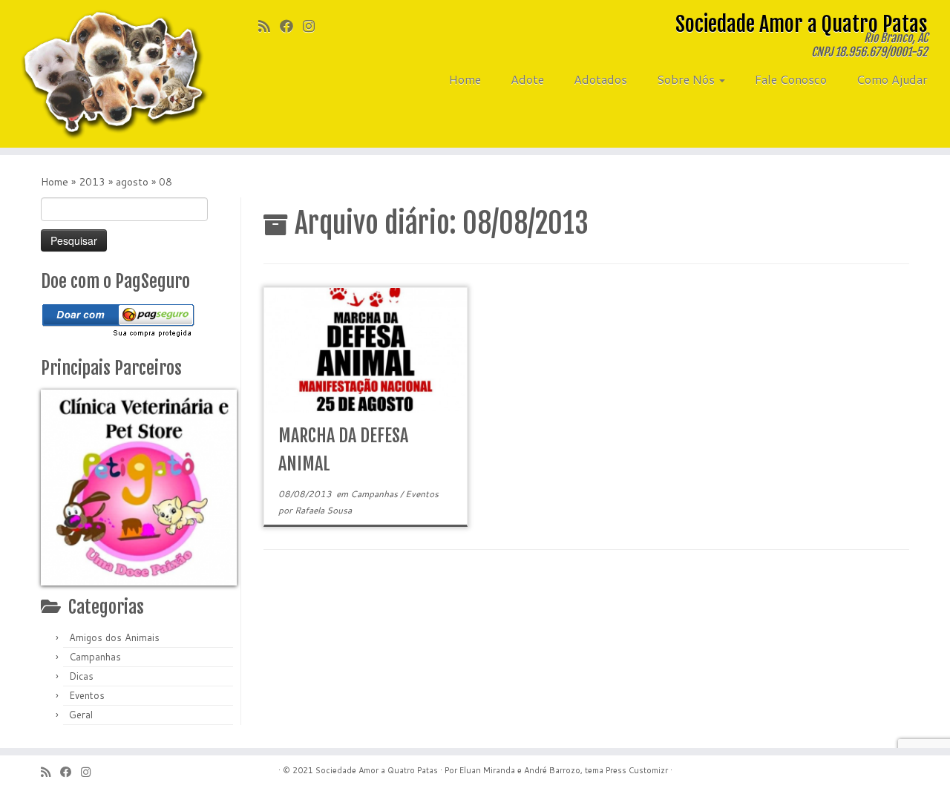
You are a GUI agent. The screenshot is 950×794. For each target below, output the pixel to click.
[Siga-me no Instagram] (313, 26)
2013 (92, 181)
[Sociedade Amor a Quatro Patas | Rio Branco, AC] (109, 73)
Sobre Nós (687, 79)
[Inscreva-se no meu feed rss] (269, 26)
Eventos (87, 695)
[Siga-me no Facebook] (291, 26)
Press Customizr (637, 770)
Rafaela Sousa (323, 510)
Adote (527, 79)
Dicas (81, 676)
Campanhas (95, 656)
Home (465, 79)
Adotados (600, 79)
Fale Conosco (791, 79)
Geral (81, 714)
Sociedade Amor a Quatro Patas (376, 770)
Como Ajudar (892, 79)
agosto (132, 181)
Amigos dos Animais (114, 637)
